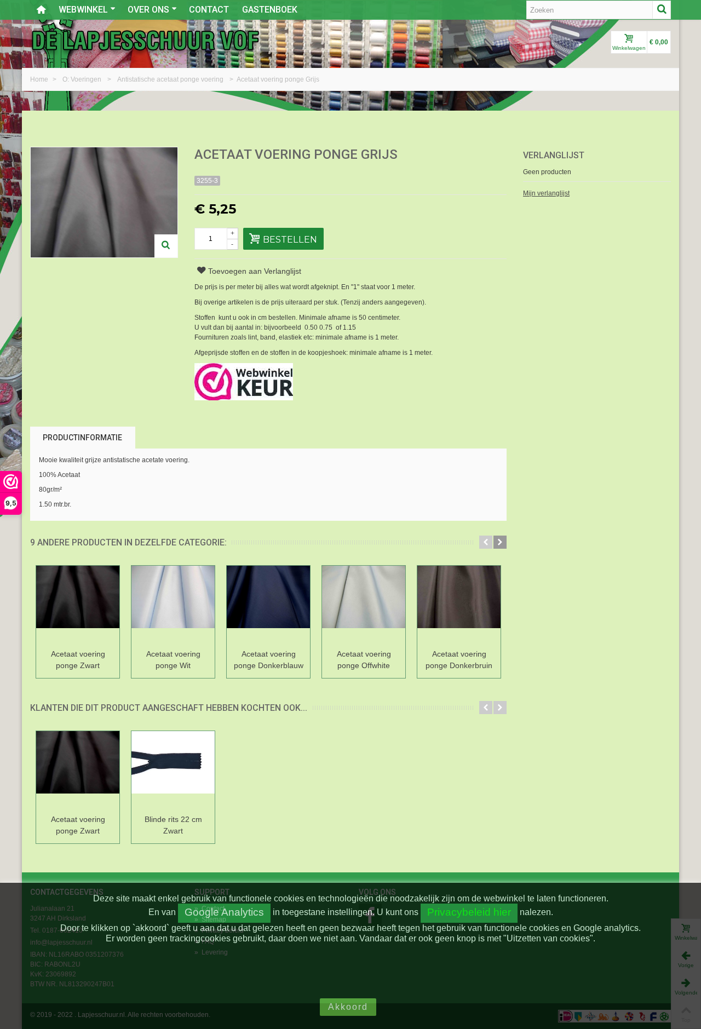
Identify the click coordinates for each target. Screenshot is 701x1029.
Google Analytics (224, 912)
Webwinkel (83, 9)
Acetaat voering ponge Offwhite (364, 659)
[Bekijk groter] (165, 245)
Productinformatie (82, 437)
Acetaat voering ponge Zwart (78, 659)
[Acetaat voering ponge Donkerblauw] (268, 605)
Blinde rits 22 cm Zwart (173, 825)
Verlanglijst (553, 155)
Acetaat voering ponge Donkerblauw (268, 659)
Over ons (148, 9)
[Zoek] (661, 10)
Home (40, 79)
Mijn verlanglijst (546, 193)
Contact (209, 9)
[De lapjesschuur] (145, 40)
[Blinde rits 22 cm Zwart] (173, 770)
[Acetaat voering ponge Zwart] (77, 605)
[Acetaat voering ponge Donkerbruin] (459, 605)
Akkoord (348, 1006)
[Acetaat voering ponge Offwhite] (363, 605)
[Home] (41, 10)
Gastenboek (269, 9)
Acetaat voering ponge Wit (173, 659)
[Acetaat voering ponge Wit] (173, 605)
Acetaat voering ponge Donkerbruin (459, 659)
